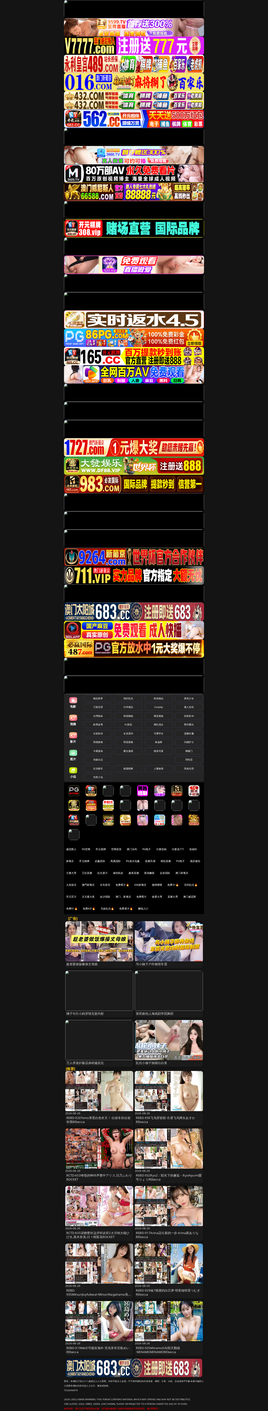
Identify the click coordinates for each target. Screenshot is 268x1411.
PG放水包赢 (133, 861)
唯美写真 (159, 751)
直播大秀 (173, 896)
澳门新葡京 (181, 873)
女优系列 (128, 733)
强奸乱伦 (128, 698)
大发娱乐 (71, 884)
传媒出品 (98, 759)
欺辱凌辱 (98, 724)
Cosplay (158, 707)
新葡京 (70, 861)
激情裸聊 (157, 884)
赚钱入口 (143, 908)
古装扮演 (98, 733)
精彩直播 (166, 861)
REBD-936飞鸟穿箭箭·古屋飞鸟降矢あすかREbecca (165, 1120)
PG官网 (86, 849)
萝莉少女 (189, 698)
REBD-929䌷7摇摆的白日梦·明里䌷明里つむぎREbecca (168, 1292)
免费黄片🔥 (126, 908)
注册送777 (178, 849)
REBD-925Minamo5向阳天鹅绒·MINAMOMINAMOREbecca (158, 1350)
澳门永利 (132, 849)
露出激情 (128, 751)
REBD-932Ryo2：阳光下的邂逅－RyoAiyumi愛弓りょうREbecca (169, 1177)
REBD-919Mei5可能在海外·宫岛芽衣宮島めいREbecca (98, 1350)
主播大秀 (71, 873)
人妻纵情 (159, 768)
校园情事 (128, 768)
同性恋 (189, 759)
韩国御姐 (128, 716)
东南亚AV (189, 716)
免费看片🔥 (122, 884)
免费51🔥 (173, 884)
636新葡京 (140, 884)
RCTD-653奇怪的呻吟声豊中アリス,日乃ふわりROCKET (99, 1177)
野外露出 (189, 724)
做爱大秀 (157, 896)
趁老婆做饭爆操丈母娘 (82, 964)
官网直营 (116, 849)
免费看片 (141, 896)
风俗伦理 (189, 768)
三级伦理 (98, 707)
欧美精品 (159, 698)
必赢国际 (100, 861)
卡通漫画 (98, 751)
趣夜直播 (134, 873)
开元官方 (71, 896)
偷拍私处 (118, 873)
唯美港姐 (159, 716)
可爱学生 (159, 733)
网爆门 (189, 751)
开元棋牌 (101, 849)
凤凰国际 (115, 861)
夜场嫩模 (149, 873)
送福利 (193, 849)
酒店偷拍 (195, 861)
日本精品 (128, 707)
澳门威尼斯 (189, 896)
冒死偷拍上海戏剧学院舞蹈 (154, 1013)
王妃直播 (87, 873)
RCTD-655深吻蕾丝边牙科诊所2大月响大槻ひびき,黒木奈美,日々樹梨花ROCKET (98, 1235)
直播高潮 (150, 861)
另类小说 (98, 777)
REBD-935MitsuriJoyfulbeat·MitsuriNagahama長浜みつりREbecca (98, 1294)
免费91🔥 (71, 908)
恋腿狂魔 (189, 733)
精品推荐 (98, 698)
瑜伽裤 (158, 742)
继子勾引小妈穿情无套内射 (85, 1013)
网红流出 (159, 724)
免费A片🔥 (89, 908)
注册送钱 (161, 849)
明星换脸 (128, 742)
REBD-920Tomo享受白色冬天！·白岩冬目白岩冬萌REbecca (98, 1120)
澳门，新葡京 (123, 896)
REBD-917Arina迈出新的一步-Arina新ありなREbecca (167, 1235)
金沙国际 (105, 896)
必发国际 (165, 873)
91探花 (128, 724)
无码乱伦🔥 (190, 884)
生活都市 (98, 768)
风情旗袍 (98, 742)
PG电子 (146, 849)
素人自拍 (189, 707)
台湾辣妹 (98, 716)
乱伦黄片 (102, 873)
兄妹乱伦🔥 (107, 908)
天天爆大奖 (88, 896)
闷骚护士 (189, 742)
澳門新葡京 (88, 884)
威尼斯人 (71, 849)
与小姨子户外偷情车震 (151, 964)
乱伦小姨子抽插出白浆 (151, 1063)
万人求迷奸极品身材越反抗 (85, 1063)
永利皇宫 (105, 884)
